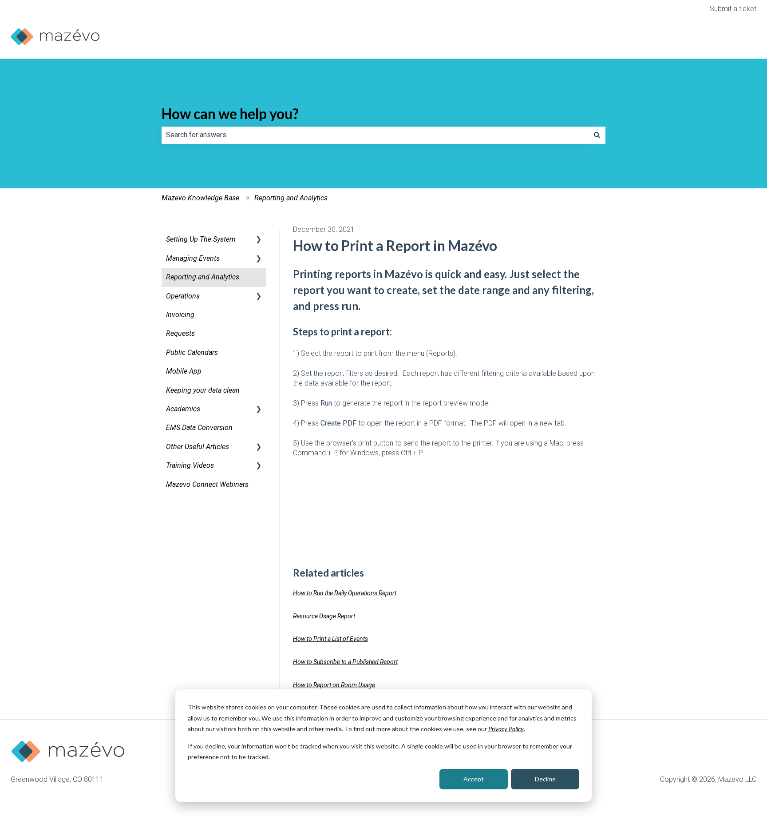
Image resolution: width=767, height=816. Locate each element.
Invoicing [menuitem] (180, 314)
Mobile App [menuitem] (184, 371)
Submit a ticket (733, 8)
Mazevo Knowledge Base (200, 198)
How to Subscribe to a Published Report (345, 661)
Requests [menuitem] (180, 333)
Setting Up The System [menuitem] (201, 239)
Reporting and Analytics (291, 198)
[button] (259, 240)
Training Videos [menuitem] (190, 465)
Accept (473, 779)
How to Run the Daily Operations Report (344, 593)
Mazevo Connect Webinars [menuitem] (207, 484)
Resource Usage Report (324, 616)
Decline (545, 779)
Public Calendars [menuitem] (192, 352)
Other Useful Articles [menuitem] (197, 446)
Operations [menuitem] (183, 296)
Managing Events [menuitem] (193, 258)
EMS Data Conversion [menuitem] (199, 427)
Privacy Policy (506, 728)
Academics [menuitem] (183, 409)
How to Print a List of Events (330, 638)
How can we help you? (230, 113)
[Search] (597, 135)
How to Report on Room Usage (334, 685)
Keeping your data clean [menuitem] (203, 390)
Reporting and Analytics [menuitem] (202, 277)
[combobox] (375, 135)
